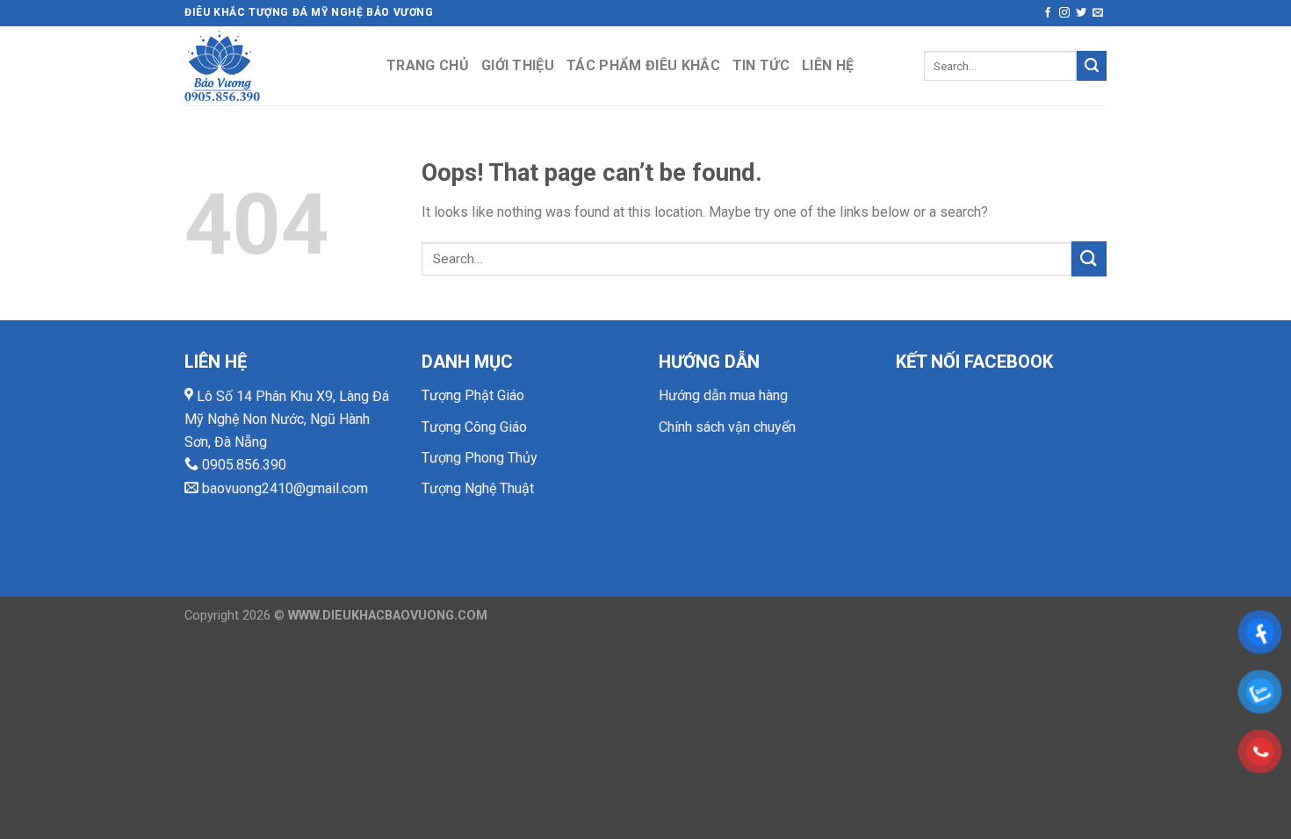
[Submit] (1092, 66)
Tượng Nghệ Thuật (478, 488)
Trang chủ (427, 65)
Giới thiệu (517, 65)
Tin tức (761, 65)
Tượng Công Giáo (474, 427)
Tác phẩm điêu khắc (643, 65)
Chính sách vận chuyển (727, 427)
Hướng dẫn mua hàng (723, 395)
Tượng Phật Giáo (473, 395)
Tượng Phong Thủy (479, 457)
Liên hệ (828, 65)
